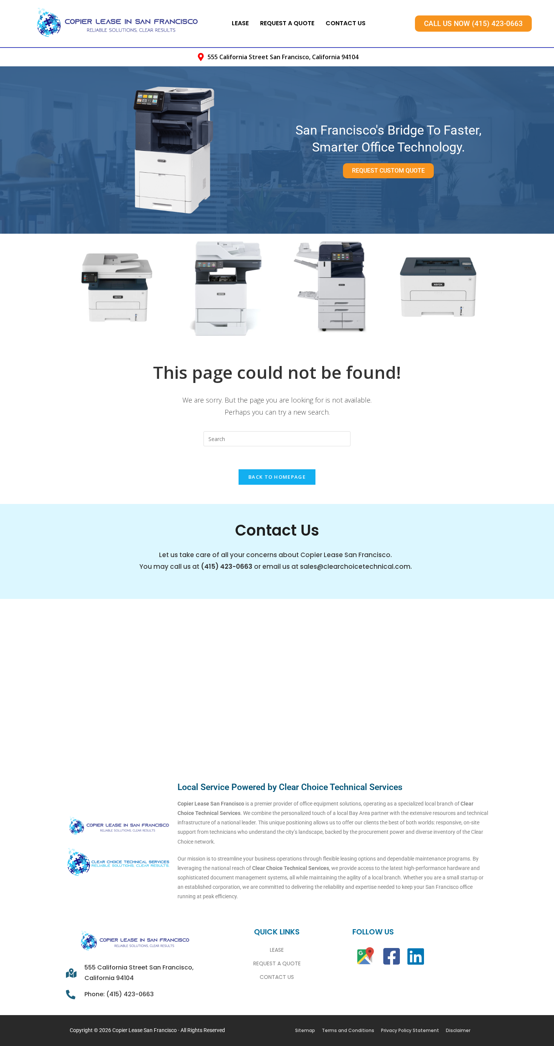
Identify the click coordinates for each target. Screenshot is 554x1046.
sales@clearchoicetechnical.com (355, 566)
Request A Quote (287, 23)
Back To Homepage (277, 476)
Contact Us (346, 23)
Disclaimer (458, 1030)
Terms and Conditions (348, 1030)
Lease (240, 23)
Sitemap (305, 1030)
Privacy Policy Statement (410, 1030)
